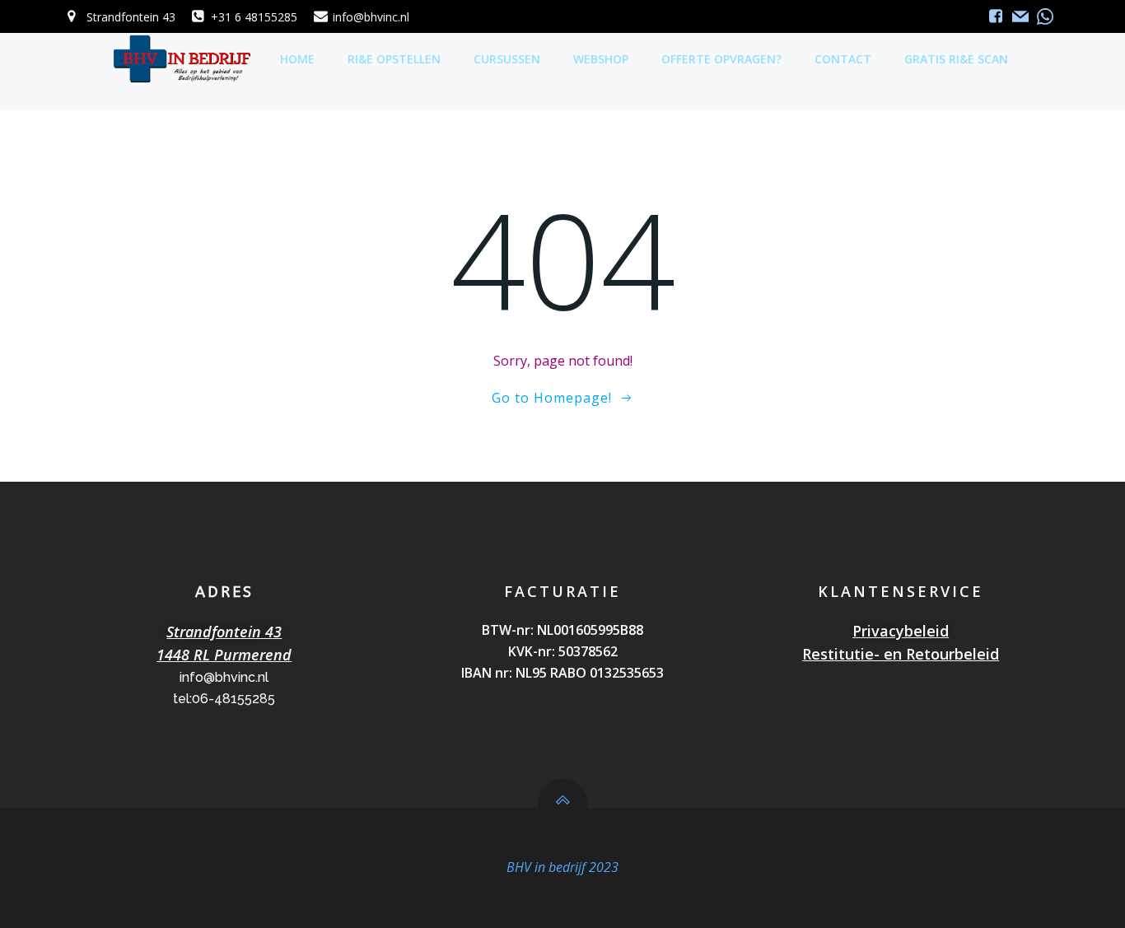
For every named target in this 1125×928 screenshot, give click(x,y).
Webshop (600, 59)
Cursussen (507, 59)
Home (297, 59)
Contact (843, 59)
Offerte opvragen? (721, 59)
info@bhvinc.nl (224, 677)
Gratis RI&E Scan (956, 59)
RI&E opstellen (394, 59)
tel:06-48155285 (224, 698)
